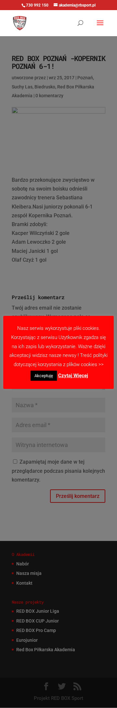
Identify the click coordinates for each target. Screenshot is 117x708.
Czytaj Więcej (73, 375)
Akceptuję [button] (43, 375)
